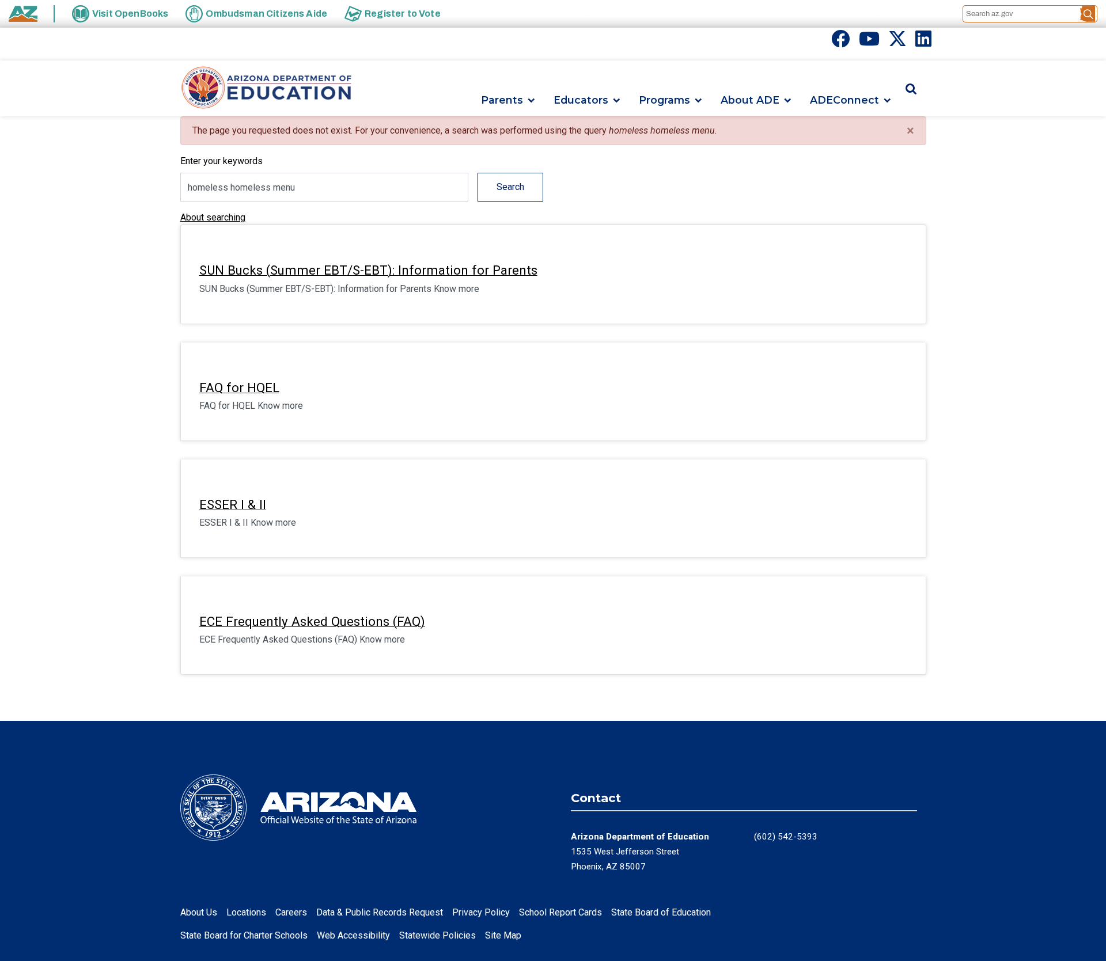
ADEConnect (844, 100)
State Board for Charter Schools (244, 935)
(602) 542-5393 (785, 836)
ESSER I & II (232, 504)
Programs (664, 100)
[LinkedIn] (923, 42)
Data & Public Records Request (379, 912)
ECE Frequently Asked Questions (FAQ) (312, 621)
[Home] (266, 88)
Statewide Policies (437, 935)
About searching (212, 217)
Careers (291, 912)
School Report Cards (560, 912)
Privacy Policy (481, 912)
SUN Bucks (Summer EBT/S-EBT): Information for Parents (368, 270)
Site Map (503, 935)
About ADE (750, 100)
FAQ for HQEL (239, 387)
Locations (246, 912)
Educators (581, 100)
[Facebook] (840, 42)
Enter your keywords (221, 160)
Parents (502, 100)
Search (510, 186)
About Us (198, 912)
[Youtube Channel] (869, 42)
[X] (897, 42)
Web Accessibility (353, 935)
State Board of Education (661, 912)
